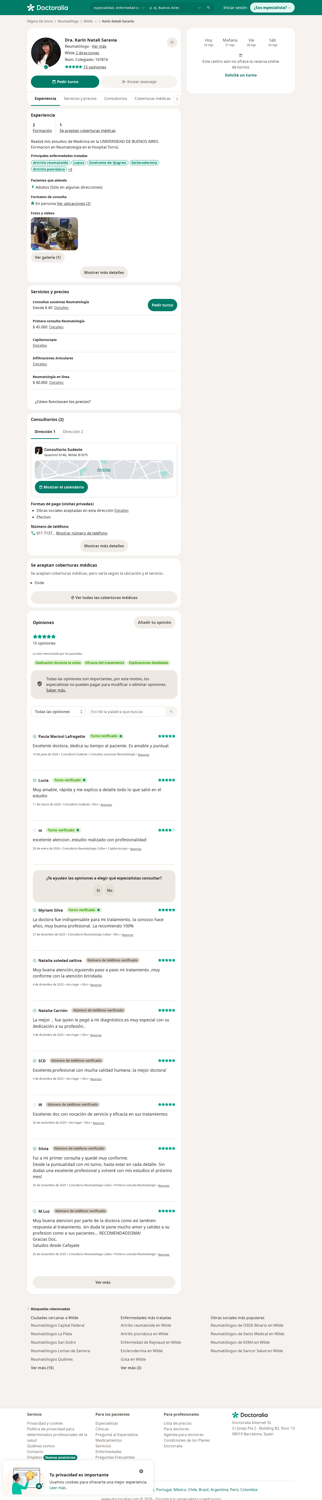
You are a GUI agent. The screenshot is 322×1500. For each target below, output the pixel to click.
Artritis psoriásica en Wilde (144, 1333)
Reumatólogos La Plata (51, 1333)
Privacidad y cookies (45, 1423)
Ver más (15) (42, 1367)
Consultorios (115, 98)
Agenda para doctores (184, 1434)
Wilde (72, 455)
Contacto (35, 1451)
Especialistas (106, 1423)
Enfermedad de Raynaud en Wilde (151, 1342)
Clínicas (102, 1429)
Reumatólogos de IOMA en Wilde (240, 1342)
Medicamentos (108, 1440)
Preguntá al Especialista (116, 1434)
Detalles (61, 307)
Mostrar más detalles (106, 274)
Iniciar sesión (235, 7)
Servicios (103, 1446)
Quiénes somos (41, 1446)
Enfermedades (108, 1451)
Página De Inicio (40, 21)
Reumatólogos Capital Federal (57, 1325)
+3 (70, 169)
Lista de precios (178, 1423)
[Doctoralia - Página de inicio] (56, 7)
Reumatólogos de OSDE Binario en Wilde (247, 1325)
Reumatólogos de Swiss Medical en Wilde (247, 1333)
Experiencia (45, 98)
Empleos (51, 1457)
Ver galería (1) (48, 257)
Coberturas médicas (153, 98)
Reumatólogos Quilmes (52, 1359)
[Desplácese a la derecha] (177, 99)
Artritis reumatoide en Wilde (146, 1325)
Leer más (58, 1487)
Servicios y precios (80, 98)
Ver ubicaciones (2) (74, 203)
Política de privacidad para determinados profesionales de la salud (57, 1434)
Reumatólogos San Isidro (53, 1342)
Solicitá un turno (241, 75)
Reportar (143, 755)
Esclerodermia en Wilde (142, 1350)
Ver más (119, 1284)
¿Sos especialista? (270, 7)
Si (98, 890)
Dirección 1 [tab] (45, 431)
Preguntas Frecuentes (115, 1457)
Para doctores (176, 1429)
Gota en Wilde (133, 1359)
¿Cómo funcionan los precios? (63, 401)
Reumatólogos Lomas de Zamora (60, 1350)
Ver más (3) (131, 1367)
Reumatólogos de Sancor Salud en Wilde (247, 1350)
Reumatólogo (68, 21)
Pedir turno (162, 305)
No (109, 890)
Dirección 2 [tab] (73, 431)
